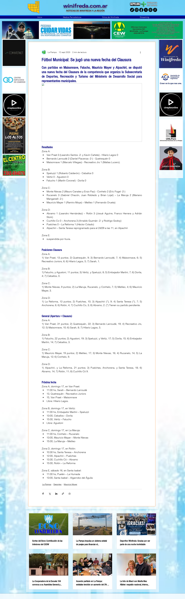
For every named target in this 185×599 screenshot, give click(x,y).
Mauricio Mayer (70, 484)
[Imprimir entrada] (69, 493)
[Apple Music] (155, 10)
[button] (72, 17)
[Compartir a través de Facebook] (43, 493)
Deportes (57, 484)
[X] (146, 10)
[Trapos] (150, 10)
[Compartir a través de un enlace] (63, 493)
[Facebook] (141, 10)
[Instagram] (137, 10)
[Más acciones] (140, 52)
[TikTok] (132, 10)
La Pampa (46, 484)
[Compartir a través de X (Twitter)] (49, 493)
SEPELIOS (135, 4)
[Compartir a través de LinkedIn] (56, 493)
